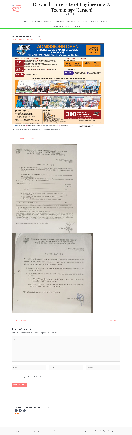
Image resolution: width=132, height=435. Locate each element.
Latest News (30, 40)
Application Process (59, 21)
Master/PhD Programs (73, 21)
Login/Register (94, 21)
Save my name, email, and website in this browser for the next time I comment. (41, 377)
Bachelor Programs (35, 21)
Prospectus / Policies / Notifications (61, 26)
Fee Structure (47, 21)
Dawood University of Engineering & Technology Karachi (72, 7)
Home (25, 21)
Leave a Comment (18, 40)
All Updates (84, 21)
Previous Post (20, 320)
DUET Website (104, 21)
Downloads (77, 26)
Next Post (113, 320)
